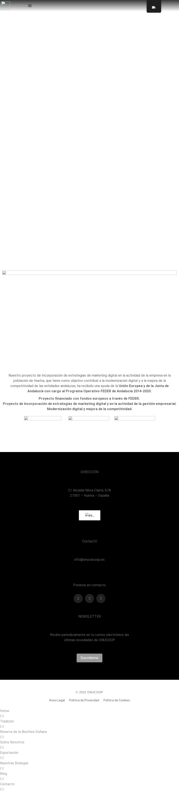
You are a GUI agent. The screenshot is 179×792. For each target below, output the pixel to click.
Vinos (87, 101)
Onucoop (54, 101)
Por (115, 101)
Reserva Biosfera (72, 101)
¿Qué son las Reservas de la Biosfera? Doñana (49, 94)
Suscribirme (89, 658)
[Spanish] (89, 515)
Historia (42, 101)
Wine (96, 101)
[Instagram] (89, 598)
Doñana (31, 101)
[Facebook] (78, 598)
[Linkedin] (100, 598)
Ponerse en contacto (89, 585)
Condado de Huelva (12, 101)
